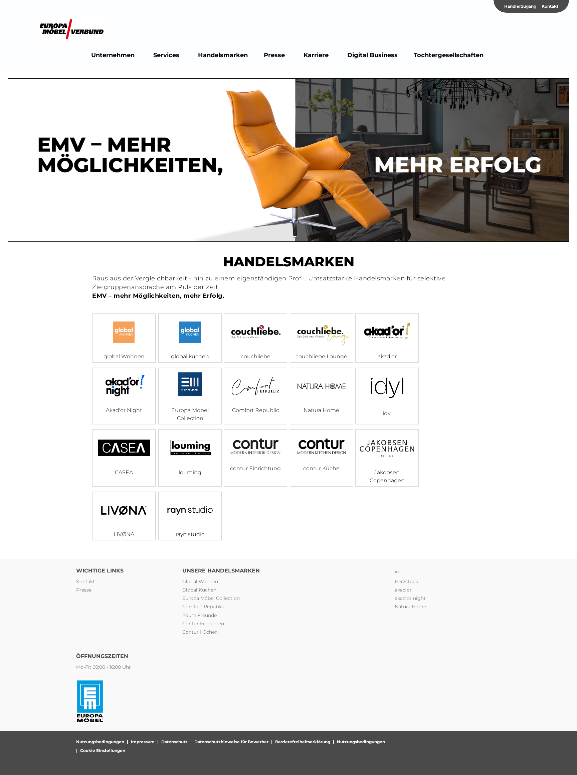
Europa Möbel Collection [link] (211, 598)
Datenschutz (174, 741)
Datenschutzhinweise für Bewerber (231, 741)
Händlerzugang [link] (520, 6)
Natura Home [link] (410, 607)
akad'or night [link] (410, 598)
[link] (113, 55)
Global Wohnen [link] (200, 581)
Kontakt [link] (550, 6)
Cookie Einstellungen (102, 750)
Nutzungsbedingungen (100, 741)
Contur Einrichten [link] (203, 624)
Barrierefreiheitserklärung (302, 741)
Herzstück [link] (406, 581)
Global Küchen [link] (199, 590)
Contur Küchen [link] (200, 632)
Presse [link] (83, 590)
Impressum (143, 741)
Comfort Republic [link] (203, 607)
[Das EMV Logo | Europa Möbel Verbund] (72, 29)
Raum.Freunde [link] (199, 615)
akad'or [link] (403, 590)
